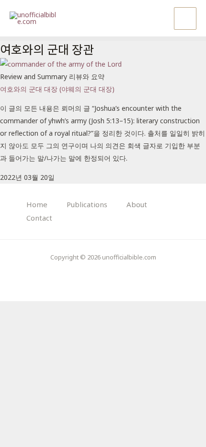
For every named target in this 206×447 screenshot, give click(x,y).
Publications (87, 204)
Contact (39, 218)
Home (36, 204)
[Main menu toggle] (185, 18)
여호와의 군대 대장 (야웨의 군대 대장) (57, 89)
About (136, 204)
